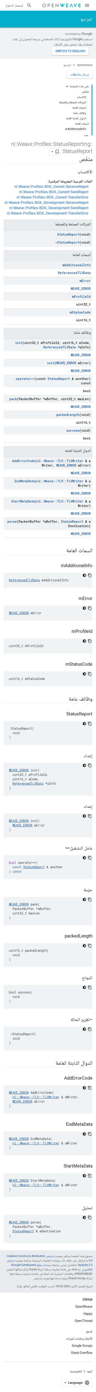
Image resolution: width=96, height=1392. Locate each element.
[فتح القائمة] (87, 5)
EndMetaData (25, 481)
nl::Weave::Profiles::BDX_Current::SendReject (53, 192)
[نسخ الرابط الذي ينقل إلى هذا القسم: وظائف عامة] (64, 699)
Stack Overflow (81, 1352)
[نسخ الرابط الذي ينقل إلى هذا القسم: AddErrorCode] (59, 1078)
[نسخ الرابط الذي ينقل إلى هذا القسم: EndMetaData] (61, 1124)
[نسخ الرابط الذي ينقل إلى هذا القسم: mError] (74, 599)
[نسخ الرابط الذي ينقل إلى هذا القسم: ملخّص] (74, 159)
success (72, 430)
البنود (89, 1371)
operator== (25, 379)
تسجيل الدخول (14, 5)
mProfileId (81, 296)
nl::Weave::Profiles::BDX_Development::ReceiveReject (46, 203)
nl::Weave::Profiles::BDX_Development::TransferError (47, 213)
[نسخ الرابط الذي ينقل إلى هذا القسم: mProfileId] (67, 631)
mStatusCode (80, 312)
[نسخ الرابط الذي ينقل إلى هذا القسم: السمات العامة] (61, 551)
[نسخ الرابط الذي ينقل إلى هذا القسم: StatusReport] (61, 714)
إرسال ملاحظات (80, 74)
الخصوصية (76, 1371)
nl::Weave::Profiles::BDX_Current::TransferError (52, 197)
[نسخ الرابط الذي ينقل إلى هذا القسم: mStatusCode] (61, 664)
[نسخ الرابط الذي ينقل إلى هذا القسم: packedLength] (60, 936)
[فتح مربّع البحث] (29, 5)
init (19, 343)
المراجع (86, 19)
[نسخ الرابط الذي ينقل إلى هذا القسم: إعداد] (79, 756)
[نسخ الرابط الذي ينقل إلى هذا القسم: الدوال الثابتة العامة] (51, 1063)
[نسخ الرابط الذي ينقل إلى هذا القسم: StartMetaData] (59, 1166)
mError (85, 281)
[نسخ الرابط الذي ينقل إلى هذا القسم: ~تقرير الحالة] (66, 1020)
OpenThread (83, 1320)
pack (13, 399)
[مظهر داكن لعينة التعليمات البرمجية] (84, 575)
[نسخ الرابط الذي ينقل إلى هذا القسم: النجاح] (77, 978)
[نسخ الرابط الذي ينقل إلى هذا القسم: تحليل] (77, 1208)
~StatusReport (67, 242)
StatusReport (68, 234)
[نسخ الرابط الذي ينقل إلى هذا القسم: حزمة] (79, 890)
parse (12, 521)
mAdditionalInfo (76, 265)
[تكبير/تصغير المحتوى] (67, 86)
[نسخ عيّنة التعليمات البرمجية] (89, 575)
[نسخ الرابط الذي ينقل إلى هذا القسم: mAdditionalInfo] (56, 566)
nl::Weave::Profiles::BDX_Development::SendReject (48, 208)
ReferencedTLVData (74, 273)
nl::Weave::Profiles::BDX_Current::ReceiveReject (51, 187)
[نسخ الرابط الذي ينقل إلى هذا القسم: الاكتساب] (73, 172)
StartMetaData (23, 501)
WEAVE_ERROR (81, 288)
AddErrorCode (23, 461)
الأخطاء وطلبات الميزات (79, 1338)
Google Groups (82, 1345)
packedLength (67, 415)
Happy (87, 1313)
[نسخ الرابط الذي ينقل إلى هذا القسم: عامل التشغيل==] (60, 848)
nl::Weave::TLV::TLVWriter (60, 461)
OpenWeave (84, 65)
